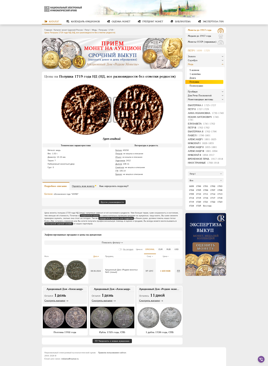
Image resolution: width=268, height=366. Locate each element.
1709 (191, 194)
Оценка (120, 21)
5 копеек (194, 70)
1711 (205, 194)
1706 (205, 190)
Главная (48, 30)
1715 (198, 198)
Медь (94, 30)
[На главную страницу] (62, 9)
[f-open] (261, 359)
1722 (212, 202)
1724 (191, 206)
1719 (111, 30)
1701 (205, 186)
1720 (198, 202)
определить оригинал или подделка (116, 218)
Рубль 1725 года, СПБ (112, 332)
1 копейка (195, 74)
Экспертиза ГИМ (213, 21)
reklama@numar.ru (70, 359)
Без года (207, 206)
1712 (212, 194)
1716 (205, 198)
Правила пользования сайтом (112, 352)
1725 (198, 206)
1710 (198, 194)
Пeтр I (87, 30)
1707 (212, 190)
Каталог (53, 21)
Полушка (103, 30)
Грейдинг (152, 21)
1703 (219, 186)
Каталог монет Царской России (68, 30)
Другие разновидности (112, 202)
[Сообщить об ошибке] (178, 271)
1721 (205, 202)
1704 (191, 190)
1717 (212, 198)
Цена (165, 256)
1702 (212, 186)
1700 (198, 186)
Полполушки (196, 85)
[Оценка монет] (205, 244)
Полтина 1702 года (65, 332)
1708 (219, 190)
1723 (219, 202)
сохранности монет (90, 215)
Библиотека (182, 21)
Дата (95, 256)
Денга (193, 78)
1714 (191, 198)
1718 (219, 198)
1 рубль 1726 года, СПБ (160, 332)
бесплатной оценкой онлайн (58, 224)
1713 (219, 194)
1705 (198, 190)
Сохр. (149, 256)
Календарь (85, 21)
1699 (191, 186)
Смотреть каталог (54, 300)
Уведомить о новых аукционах (113, 341)
